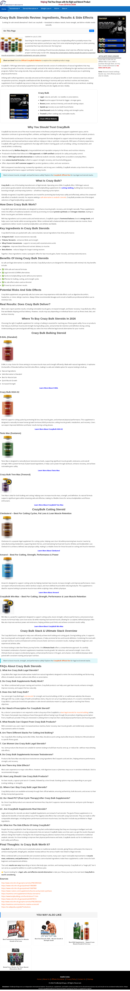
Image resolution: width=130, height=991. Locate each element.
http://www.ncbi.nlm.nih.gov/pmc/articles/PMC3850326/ (21, 883)
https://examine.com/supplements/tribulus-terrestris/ (20, 894)
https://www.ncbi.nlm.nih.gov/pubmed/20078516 (18, 899)
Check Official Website (48, 119)
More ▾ (64, 8)
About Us (46, 979)
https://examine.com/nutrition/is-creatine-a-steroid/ (20, 904)
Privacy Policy (71, 979)
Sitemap (90, 979)
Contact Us (82, 979)
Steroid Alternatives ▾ (30, 8)
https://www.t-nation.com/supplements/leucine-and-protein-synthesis (26, 891)
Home (4, 9)
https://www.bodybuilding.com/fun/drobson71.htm (19, 896)
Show (91, 31)
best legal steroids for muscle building (74, 712)
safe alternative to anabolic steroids (53, 197)
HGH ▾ (56, 8)
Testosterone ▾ (14, 8)
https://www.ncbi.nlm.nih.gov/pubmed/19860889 (18, 886)
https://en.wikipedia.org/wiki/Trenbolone (16, 907)
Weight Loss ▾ (46, 8)
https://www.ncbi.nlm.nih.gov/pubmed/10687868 (18, 888)
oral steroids (28, 696)
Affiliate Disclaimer (58, 979)
